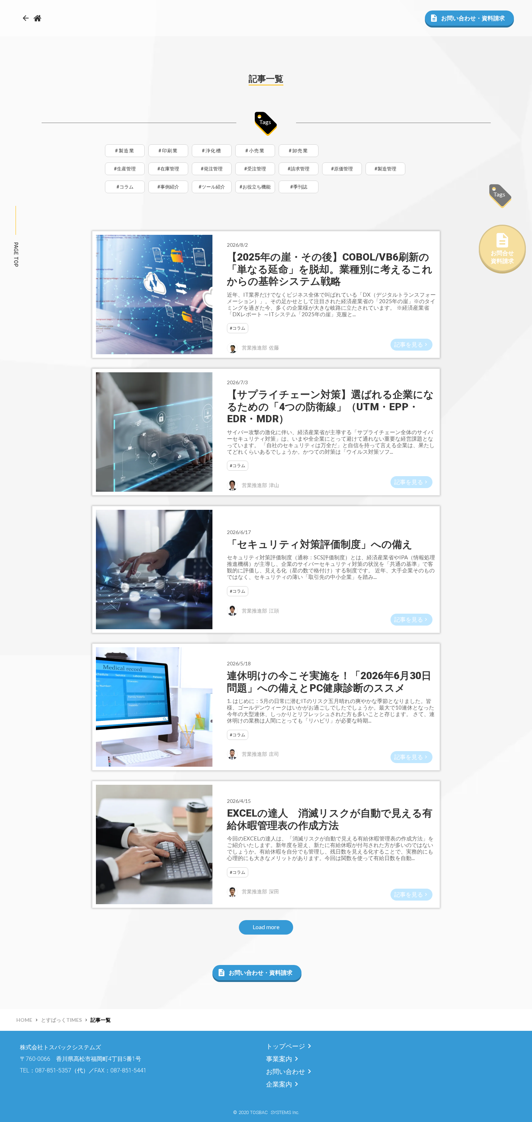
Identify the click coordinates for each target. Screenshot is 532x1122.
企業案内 (279, 1084)
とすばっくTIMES (61, 1020)
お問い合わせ (285, 1071)
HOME (24, 1020)
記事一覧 (100, 1020)
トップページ (285, 1046)
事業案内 (279, 1059)
